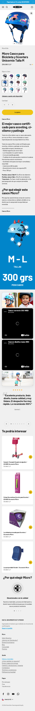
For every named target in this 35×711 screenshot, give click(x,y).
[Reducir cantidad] (4, 105)
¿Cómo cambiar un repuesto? (11, 661)
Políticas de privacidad (8, 672)
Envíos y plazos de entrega (10, 663)
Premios (4, 649)
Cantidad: (5, 101)
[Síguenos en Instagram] (8, 694)
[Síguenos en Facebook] (3, 694)
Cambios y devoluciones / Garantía (12, 665)
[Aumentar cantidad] (12, 105)
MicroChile (5, 48)
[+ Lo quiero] (30, 457)
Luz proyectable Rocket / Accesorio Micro (16, 567)
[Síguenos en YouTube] (13, 694)
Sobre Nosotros (6, 638)
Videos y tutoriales (7, 659)
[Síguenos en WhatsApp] (18, 694)
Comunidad (5, 647)
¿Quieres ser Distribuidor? (10, 640)
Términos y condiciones (9, 670)
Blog (3, 645)
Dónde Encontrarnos (8, 642)
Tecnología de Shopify (17, 705)
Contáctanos (6, 668)
